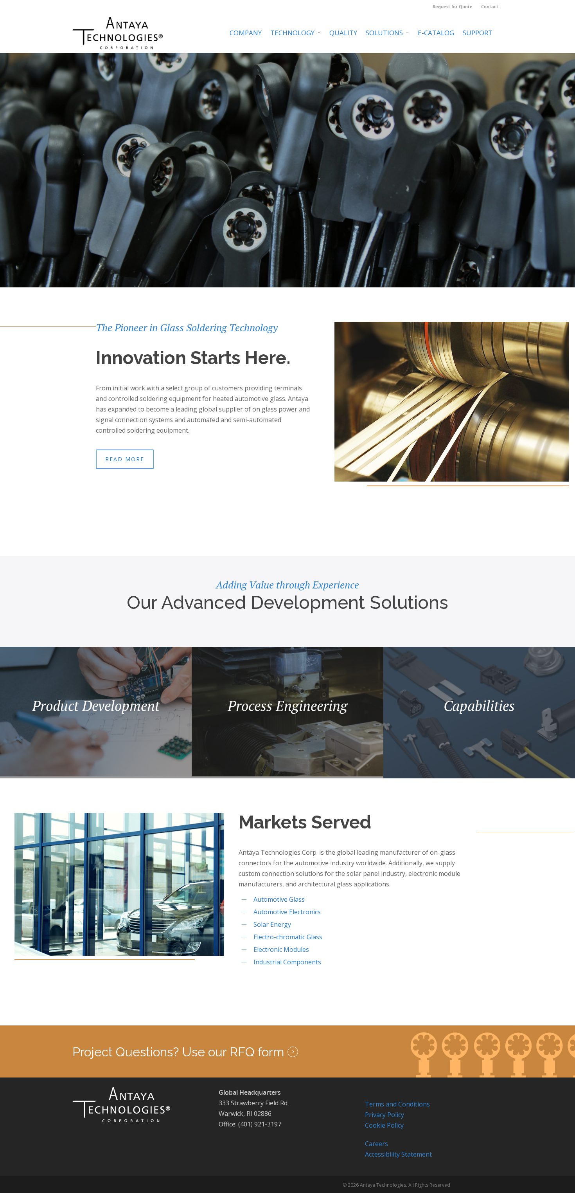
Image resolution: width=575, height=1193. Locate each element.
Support (477, 32)
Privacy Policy (384, 1114)
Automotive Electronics (287, 912)
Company (246, 32)
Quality (343, 32)
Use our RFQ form (233, 1052)
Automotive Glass (279, 899)
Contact (489, 6)
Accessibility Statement (398, 1154)
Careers (376, 1143)
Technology (292, 32)
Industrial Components (287, 962)
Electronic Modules (281, 949)
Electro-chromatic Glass (287, 937)
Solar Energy (272, 924)
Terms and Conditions (397, 1104)
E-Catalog (436, 32)
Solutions (384, 32)
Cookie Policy (384, 1125)
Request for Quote (453, 6)
